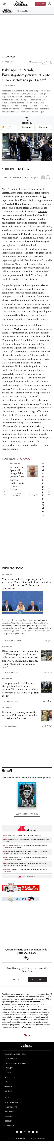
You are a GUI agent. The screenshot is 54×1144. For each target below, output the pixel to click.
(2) (51, 640)
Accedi (16, 979)
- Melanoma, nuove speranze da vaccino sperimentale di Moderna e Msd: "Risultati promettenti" (24, 864)
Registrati (37, 979)
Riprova (27, 1035)
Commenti (9, 169)
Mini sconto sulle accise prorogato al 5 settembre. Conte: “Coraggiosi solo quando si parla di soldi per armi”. (26, 582)
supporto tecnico (13, 1027)
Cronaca (8, 56)
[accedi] (49, 3)
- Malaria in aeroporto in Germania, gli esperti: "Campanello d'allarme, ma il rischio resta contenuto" (25, 852)
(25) (50, 672)
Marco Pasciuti (9, 726)
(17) (51, 701)
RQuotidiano (8, 86)
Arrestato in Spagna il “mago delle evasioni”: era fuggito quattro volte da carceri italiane (17, 478)
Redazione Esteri (10, 672)
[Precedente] (5, 492)
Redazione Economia (12, 640)
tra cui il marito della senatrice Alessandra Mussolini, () (24, 215)
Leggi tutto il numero (27, 814)
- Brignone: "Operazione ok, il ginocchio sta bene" (22, 835)
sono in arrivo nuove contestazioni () (23, 230)
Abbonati (40, 3)
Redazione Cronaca (15, 495)
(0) (37, 494)
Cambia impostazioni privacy (16, 1063)
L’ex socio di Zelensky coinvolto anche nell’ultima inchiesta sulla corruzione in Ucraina (19, 715)
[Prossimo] (49, 492)
